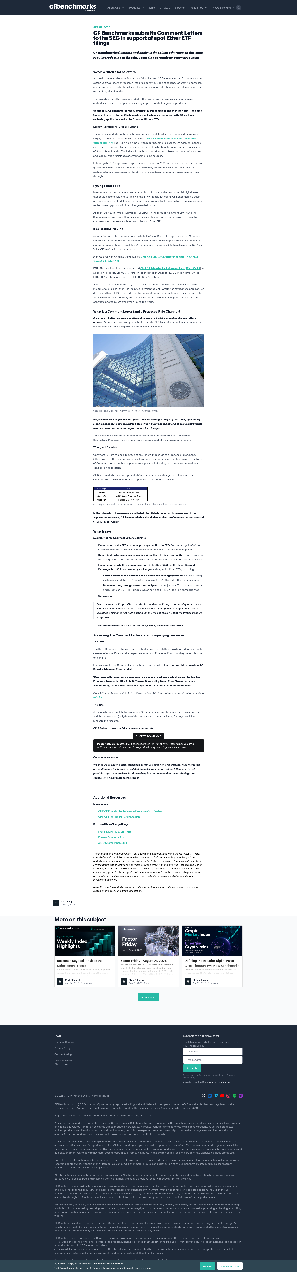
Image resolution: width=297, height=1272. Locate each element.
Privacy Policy (62, 1048)
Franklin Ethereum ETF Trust (114, 831)
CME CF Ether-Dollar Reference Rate (119, 816)
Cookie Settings (63, 1054)
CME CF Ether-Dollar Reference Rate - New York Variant (130, 811)
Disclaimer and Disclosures (63, 1062)
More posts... (148, 997)
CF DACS (165, 7)
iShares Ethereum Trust (111, 837)
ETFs (152, 7)
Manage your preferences (218, 1082)
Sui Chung (66, 901)
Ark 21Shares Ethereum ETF (114, 842)
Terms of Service (64, 1041)
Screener (180, 7)
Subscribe (192, 1068)
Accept (207, 1265)
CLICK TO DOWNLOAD (148, 736)
